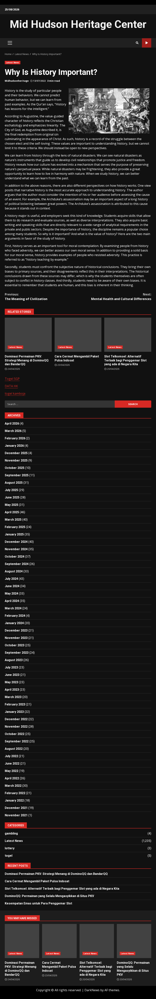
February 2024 (15, 615)
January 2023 (14, 712)
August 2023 (14, 660)
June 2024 (12, 586)
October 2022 (14, 734)
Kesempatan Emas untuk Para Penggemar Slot (38, 903)
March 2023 (13, 697)
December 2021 (16, 808)
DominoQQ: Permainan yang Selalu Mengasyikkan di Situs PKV (49, 896)
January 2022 (14, 800)
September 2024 (17, 564)
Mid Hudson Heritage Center (78, 24)
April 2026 (12, 423)
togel (8, 855)
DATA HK (11, 386)
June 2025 (12, 497)
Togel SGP (12, 379)
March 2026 (13, 431)
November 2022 (16, 726)
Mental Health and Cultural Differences (121, 296)
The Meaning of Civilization (26, 296)
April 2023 (12, 689)
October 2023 (14, 645)
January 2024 (14, 623)
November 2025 (16, 460)
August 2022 (14, 749)
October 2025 (14, 468)
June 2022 (12, 763)
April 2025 (12, 512)
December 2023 (16, 630)
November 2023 (16, 638)
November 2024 (16, 549)
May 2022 (11, 771)
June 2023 (12, 675)
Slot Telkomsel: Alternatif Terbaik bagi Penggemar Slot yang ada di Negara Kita (127, 335)
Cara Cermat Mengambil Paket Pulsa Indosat (78, 335)
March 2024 (13, 608)
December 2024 (16, 542)
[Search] (137, 42)
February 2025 (15, 527)
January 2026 (14, 445)
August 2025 (14, 482)
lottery (9, 848)
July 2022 (11, 756)
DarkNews (91, 990)
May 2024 (11, 593)
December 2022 (16, 719)
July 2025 (11, 490)
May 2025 (11, 505)
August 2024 (14, 571)
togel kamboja (15, 393)
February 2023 (15, 704)
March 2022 (13, 785)
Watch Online (146, 43)
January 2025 (14, 534)
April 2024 (12, 601)
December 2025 (16, 453)
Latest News (12, 62)
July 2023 (11, 667)
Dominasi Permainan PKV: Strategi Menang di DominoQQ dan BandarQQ (28, 335)
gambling (11, 833)
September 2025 (17, 475)
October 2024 (14, 556)
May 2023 (11, 682)
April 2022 (12, 778)
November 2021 (16, 815)
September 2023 (17, 652)
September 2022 (17, 741)
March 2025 (13, 519)
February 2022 (15, 793)
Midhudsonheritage (17, 80)
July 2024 (11, 579)
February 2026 (15, 438)
